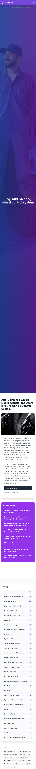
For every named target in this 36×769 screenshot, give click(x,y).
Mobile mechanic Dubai (11, 763)
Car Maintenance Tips (24, 751)
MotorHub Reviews (9, 760)
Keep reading (10, 488)
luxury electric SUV (9, 751)
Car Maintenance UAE (10, 754)
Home (4, 7)
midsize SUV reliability (24, 760)
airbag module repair (10, 766)
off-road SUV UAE (26, 763)
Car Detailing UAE (25, 754)
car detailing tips (9, 757)
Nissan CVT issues (22, 757)
